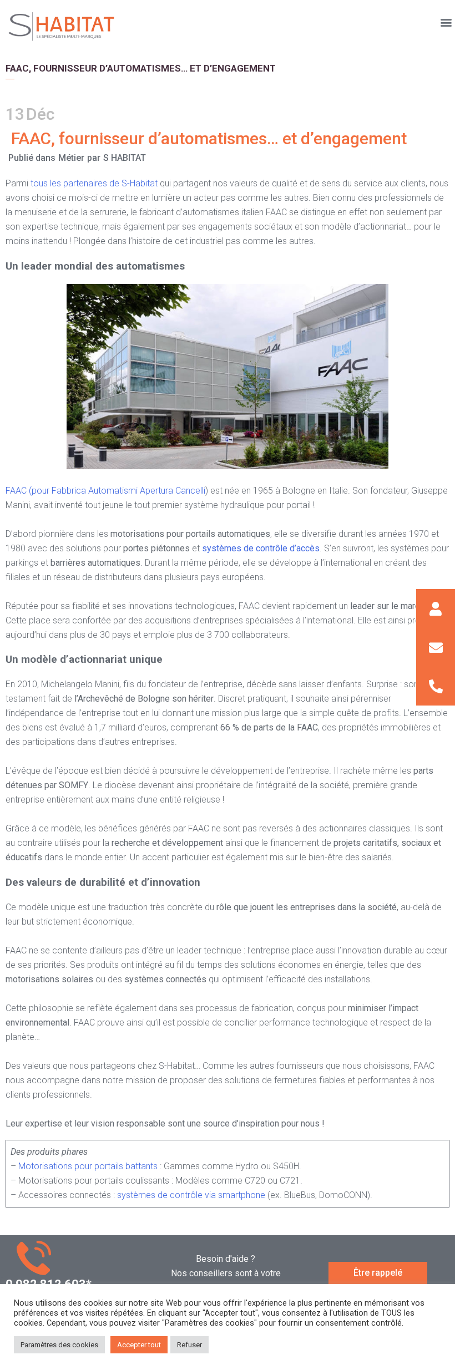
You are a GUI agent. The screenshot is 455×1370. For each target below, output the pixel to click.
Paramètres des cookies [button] (59, 1345)
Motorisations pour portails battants (88, 1166)
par (93, 158)
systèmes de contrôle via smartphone (191, 1195)
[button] (446, 22)
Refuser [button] (189, 1345)
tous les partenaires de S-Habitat (95, 183)
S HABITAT (124, 158)
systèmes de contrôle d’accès (261, 548)
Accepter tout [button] (139, 1345)
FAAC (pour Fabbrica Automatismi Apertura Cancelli (105, 490)
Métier (71, 158)
